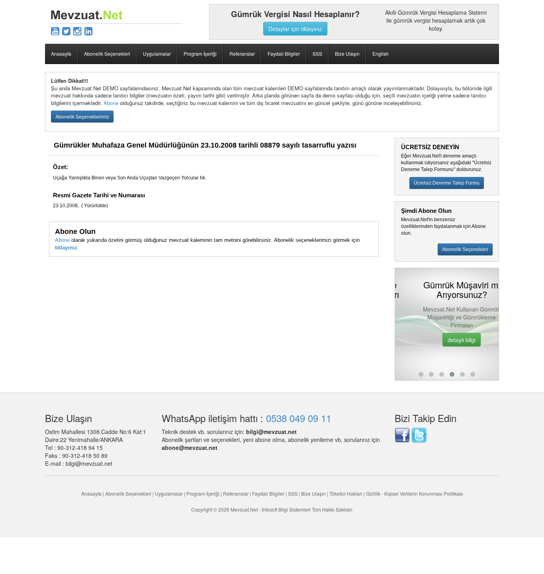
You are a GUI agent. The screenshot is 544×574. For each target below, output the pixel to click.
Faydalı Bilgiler (284, 53)
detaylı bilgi (447, 340)
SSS (317, 53)
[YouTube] (55, 30)
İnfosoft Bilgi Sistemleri (286, 509)
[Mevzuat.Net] (87, 14)
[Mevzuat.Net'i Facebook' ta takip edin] (402, 434)
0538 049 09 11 (298, 418)
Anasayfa (61, 53)
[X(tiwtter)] (66, 30)
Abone (111, 103)
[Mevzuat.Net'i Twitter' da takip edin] (419, 434)
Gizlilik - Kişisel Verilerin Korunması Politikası (414, 493)
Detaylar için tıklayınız (295, 29)
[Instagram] (77, 30)
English (380, 53)
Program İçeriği (200, 53)
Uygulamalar (157, 53)
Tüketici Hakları (346, 493)
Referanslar (242, 53)
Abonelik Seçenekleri (107, 53)
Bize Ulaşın (347, 53)
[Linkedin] (88, 30)
